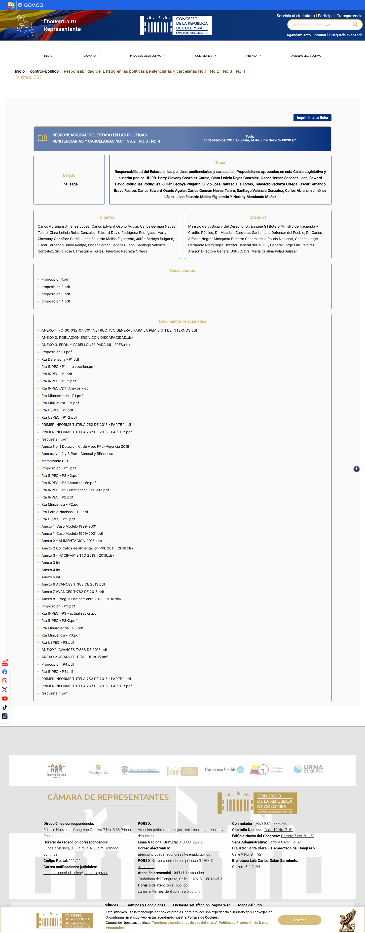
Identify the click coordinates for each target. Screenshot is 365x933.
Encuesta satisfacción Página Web (201, 905)
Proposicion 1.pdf (55, 279)
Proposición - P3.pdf (58, 606)
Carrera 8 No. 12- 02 (284, 842)
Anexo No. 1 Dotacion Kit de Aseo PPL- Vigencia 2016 (85, 446)
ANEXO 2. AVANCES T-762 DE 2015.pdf (74, 657)
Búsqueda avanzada (346, 35)
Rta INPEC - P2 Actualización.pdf (68, 483)
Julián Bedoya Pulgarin (154, 239)
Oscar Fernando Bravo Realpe (62, 245)
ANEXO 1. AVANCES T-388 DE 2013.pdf (74, 649)
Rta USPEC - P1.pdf (57, 410)
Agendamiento (299, 35)
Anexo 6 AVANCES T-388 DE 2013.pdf (73, 584)
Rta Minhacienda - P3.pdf (62, 628)
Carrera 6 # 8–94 (246, 867)
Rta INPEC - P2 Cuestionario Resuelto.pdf (75, 490)
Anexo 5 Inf (50, 577)
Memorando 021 (54, 461)
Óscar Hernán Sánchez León (111, 245)
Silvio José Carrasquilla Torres (79, 251)
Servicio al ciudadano (296, 15)
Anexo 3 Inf (50, 562)
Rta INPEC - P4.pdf (57, 671)
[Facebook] (4, 671)
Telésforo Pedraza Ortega (126, 251)
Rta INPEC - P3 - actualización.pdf (69, 613)
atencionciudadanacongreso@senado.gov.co (174, 854)
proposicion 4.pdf (55, 301)
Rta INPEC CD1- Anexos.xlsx (64, 388)
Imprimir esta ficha (312, 117)
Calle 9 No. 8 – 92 (246, 854)
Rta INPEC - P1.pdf (56, 374)
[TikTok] (4, 707)
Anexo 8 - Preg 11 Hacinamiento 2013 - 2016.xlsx (81, 599)
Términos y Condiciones (145, 905)
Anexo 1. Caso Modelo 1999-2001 (69, 526)
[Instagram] (4, 680)
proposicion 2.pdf (55, 287)
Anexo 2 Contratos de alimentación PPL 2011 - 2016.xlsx (87, 548)
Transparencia (350, 15)
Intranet (319, 35)
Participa (327, 15)
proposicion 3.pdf (55, 294)
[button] (356, 24)
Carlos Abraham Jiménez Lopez (64, 226)
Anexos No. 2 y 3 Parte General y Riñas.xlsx (77, 453)
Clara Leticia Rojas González (73, 232)
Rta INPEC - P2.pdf (57, 497)
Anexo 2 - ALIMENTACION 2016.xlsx (71, 541)
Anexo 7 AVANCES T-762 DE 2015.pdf (72, 591)
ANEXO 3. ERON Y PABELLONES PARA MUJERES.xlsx (85, 345)
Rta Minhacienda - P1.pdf (62, 395)
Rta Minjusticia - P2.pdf (60, 504)
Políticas (111, 905)
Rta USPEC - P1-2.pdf (59, 417)
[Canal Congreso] (4, 716)
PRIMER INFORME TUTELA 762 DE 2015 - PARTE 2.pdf (86, 432)
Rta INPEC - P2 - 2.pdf (60, 475)
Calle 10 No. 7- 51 (278, 830)
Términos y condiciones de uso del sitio (183, 923)
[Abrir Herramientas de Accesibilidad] (357, 469)
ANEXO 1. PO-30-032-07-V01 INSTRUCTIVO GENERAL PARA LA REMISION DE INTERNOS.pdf (119, 330)
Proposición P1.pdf (56, 352)
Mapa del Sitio (250, 905)
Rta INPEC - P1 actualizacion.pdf (68, 366)
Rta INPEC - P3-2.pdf (59, 620)
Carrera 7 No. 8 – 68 (297, 836)
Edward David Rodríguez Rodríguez (127, 232)
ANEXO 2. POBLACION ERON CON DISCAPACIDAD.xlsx (87, 337)
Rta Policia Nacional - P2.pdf (64, 512)
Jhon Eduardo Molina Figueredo (108, 239)
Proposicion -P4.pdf (57, 664)
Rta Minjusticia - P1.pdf (60, 403)
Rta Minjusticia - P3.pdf (60, 635)
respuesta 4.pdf (54, 439)
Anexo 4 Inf (50, 570)
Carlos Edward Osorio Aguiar (115, 226)
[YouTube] (4, 698)
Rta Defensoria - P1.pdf (60, 359)
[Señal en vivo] (4, 662)
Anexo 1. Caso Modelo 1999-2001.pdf (72, 533)
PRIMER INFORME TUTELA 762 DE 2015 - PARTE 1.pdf (86, 424)
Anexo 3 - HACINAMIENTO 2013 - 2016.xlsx (77, 555)
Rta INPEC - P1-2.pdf (58, 381)
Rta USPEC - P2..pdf (58, 519)
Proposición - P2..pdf (58, 468)
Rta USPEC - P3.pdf (57, 642)
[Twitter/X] (4, 689)
